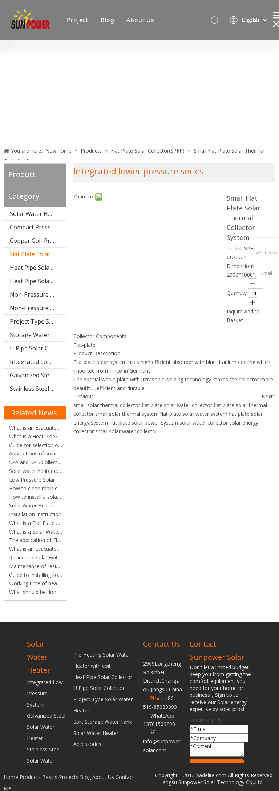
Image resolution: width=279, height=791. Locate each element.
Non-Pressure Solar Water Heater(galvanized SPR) (38, 308)
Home (11, 777)
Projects (68, 777)
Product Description (96, 353)
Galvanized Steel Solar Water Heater (38, 375)
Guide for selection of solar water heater (35, 445)
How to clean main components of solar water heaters (35, 488)
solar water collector (203, 422)
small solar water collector (126, 431)
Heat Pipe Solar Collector (102, 677)
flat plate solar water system (193, 413)
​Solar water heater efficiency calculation (35, 470)
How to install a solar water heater (35, 496)
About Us (140, 20)
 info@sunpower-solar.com (162, 741)
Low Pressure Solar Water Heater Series (35, 479)
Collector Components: (100, 336)
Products (30, 777)
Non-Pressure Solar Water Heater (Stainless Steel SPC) (38, 294)
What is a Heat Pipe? (32, 436)
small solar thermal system (127, 413)
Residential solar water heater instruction (35, 557)
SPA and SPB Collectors (35, 462)
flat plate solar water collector (177, 405)
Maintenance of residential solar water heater (35, 566)
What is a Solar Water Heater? (35, 531)
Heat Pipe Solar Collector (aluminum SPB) (38, 268)
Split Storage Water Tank (102, 721)
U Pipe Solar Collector (99, 687)
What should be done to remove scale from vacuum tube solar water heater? (35, 592)
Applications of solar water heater (35, 453)
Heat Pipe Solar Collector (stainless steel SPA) (38, 281)
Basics (49, 777)
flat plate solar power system (143, 422)
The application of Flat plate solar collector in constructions (35, 540)
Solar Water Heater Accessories (38, 214)
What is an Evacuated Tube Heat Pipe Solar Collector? (35, 427)
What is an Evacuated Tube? (35, 548)
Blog (107, 20)
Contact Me (84, 63)
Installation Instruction (34, 514)
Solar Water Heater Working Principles (35, 505)
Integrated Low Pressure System (38, 362)
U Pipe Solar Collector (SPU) (38, 348)
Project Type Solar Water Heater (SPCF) (38, 321)
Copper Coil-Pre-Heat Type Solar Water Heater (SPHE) (38, 241)
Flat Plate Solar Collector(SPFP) (38, 254)
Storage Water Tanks (38, 335)
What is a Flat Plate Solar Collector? (35, 522)
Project (78, 20)
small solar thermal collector (106, 405)
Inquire (235, 311)
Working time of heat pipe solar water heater (35, 583)
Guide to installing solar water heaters (35, 574)
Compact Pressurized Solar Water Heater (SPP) (38, 227)
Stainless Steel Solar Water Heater (38, 389)
